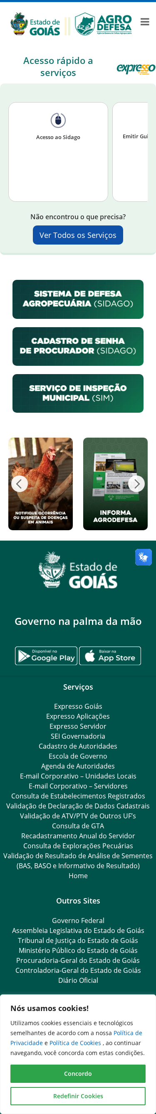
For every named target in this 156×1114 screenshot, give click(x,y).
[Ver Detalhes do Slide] (40, 484)
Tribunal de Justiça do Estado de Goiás (78, 940)
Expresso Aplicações (78, 716)
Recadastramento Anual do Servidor (78, 835)
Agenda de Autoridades (78, 766)
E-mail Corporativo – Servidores (78, 786)
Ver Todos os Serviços (78, 235)
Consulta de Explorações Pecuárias (78, 845)
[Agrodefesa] (71, 23)
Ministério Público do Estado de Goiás (78, 950)
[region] (78, 1054)
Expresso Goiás (78, 706)
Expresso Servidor (78, 726)
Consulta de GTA (78, 825)
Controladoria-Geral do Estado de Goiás (78, 970)
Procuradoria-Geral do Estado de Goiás (78, 960)
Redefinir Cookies (78, 1096)
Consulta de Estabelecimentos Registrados (78, 796)
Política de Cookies (76, 1043)
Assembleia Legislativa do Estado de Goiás (78, 930)
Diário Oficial (78, 980)
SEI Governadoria (78, 736)
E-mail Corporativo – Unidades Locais (78, 776)
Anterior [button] (19, 483)
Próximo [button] (136, 483)
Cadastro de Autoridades (78, 746)
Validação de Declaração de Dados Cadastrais (78, 805)
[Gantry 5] (78, 569)
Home (78, 875)
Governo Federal (78, 920)
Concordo (78, 1073)
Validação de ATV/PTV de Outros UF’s (78, 815)
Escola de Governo (78, 756)
